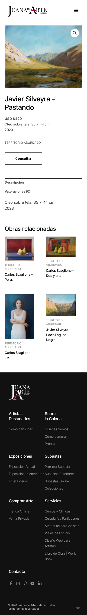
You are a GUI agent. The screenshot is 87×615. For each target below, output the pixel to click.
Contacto (17, 571)
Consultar (23, 158)
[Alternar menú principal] (76, 10)
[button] (75, 33)
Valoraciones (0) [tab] (17, 191)
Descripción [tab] (14, 182)
